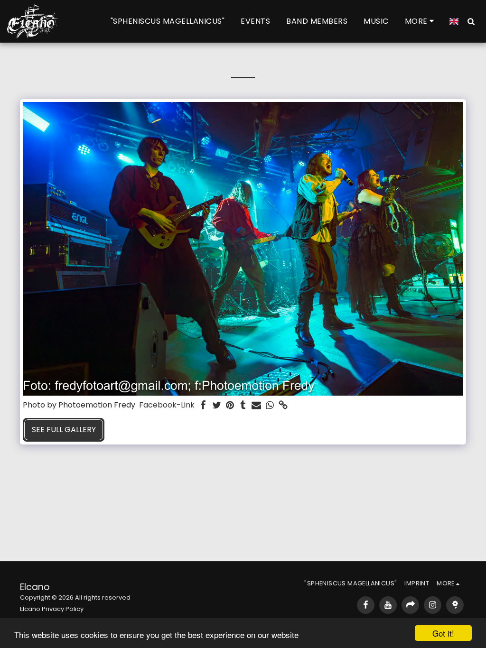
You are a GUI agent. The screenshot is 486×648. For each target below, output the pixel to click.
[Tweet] (216, 405)
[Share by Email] (256, 405)
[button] (470, 21)
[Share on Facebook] (203, 405)
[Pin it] (229, 405)
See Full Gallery (64, 429)
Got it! (443, 633)
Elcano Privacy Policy (52, 609)
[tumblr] (243, 405)
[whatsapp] (269, 405)
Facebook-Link (167, 405)
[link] (283, 405)
